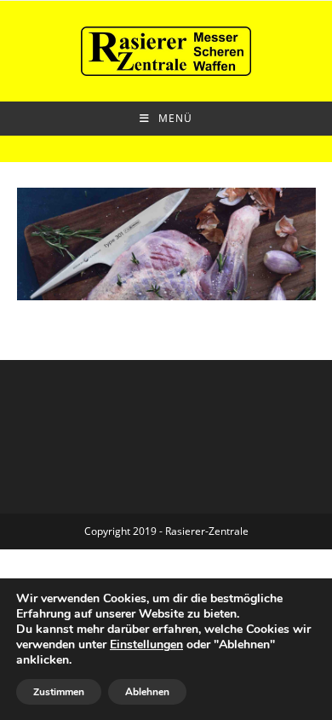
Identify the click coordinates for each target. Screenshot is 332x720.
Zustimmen (58, 692)
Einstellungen (146, 645)
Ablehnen (147, 692)
